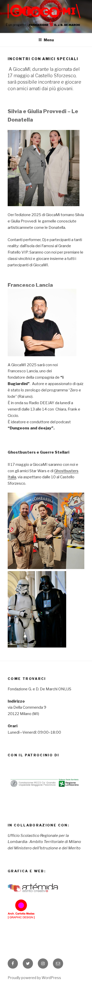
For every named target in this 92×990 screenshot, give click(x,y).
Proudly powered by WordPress (34, 977)
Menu (49, 40)
